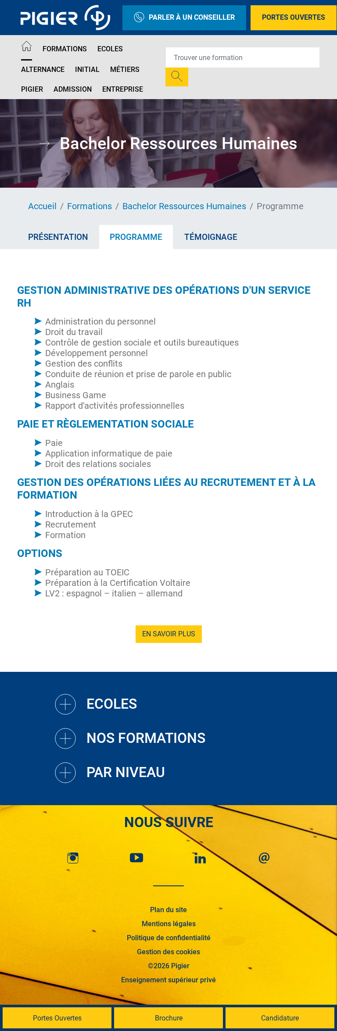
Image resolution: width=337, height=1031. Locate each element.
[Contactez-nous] (264, 858)
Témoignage (210, 237)
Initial (87, 69)
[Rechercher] (176, 77)
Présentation (58, 237)
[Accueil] (27, 47)
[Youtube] (136, 858)
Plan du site (168, 910)
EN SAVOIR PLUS (168, 634)
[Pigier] (67, 17)
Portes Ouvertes (293, 17)
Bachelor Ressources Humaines (184, 206)
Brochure (169, 1018)
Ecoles (110, 49)
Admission (73, 89)
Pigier (32, 89)
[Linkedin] (201, 858)
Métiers (125, 69)
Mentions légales (169, 924)
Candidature (280, 1018)
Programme (136, 237)
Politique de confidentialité (169, 938)
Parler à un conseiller (192, 17)
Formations (65, 49)
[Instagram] (73, 858)
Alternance (43, 69)
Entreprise (122, 89)
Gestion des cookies (168, 952)
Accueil (42, 206)
